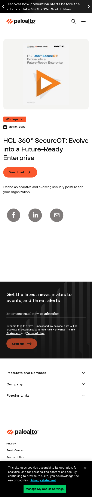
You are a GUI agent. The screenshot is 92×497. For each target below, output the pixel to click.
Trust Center (15, 450)
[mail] (57, 215)
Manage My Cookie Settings (45, 489)
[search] (74, 21)
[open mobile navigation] (83, 21)
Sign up (18, 343)
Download (16, 172)
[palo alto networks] (21, 21)
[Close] (85, 468)
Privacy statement (43, 480)
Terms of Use (15, 457)
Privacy (11, 443)
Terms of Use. (35, 333)
